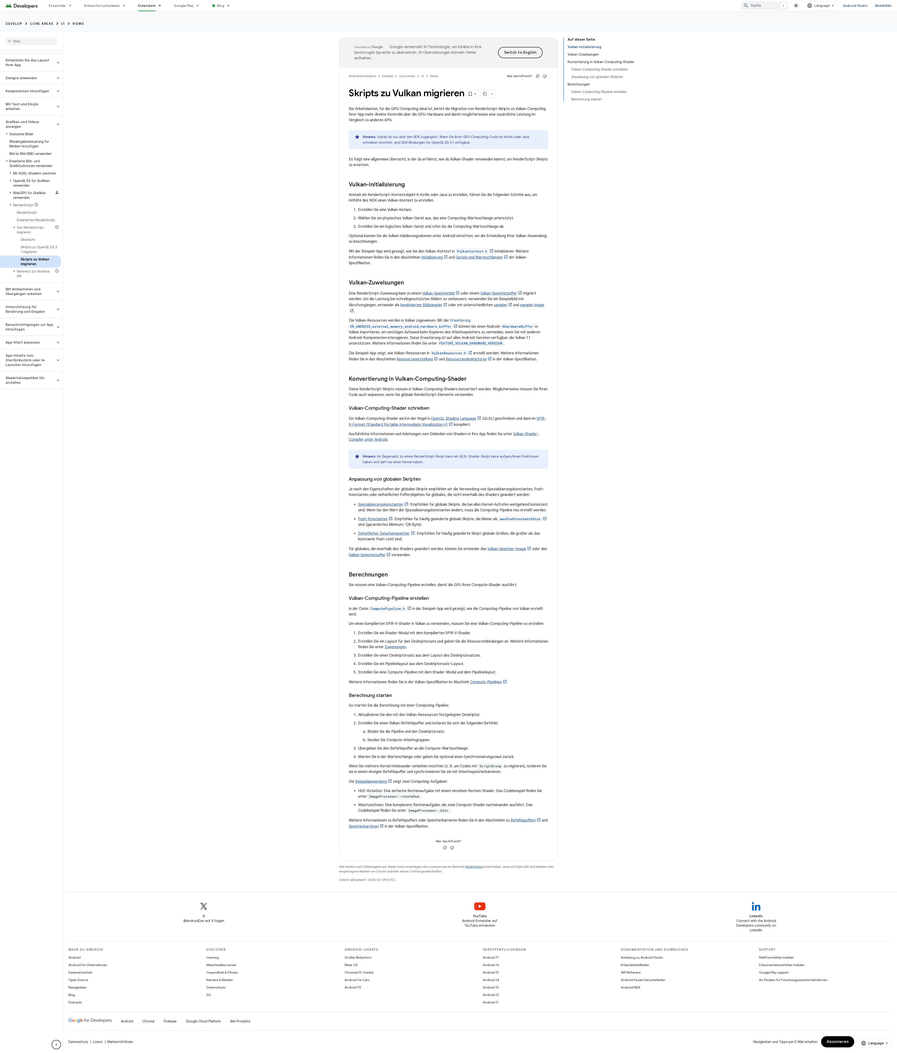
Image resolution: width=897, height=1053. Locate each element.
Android (74, 957)
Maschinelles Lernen (221, 965)
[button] (27, 63)
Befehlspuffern (523, 820)
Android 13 (491, 987)
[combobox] (764, 5)
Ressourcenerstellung (415, 359)
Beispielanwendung (371, 781)
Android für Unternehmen (87, 965)
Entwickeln (147, 6)
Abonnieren (838, 1041)
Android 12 (491, 995)
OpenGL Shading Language (453, 418)
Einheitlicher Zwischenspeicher (384, 533)
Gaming (212, 957)
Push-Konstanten (373, 519)
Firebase (170, 1021)
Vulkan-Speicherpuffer (498, 293)
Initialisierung (432, 257)
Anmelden (883, 6)
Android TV (353, 987)
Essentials (57, 6)
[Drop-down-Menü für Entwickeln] (162, 5)
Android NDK (630, 987)
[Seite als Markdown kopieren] (485, 94)
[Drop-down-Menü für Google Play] (199, 5)
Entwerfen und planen (102, 6)
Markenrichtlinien (120, 1042)
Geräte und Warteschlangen (479, 257)
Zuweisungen (395, 647)
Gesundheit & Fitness (222, 972)
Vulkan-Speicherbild (438, 293)
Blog (220, 6)
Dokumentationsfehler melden (781, 965)
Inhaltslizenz (474, 867)
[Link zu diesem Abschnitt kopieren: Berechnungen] (392, 575)
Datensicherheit (80, 972)
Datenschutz (216, 987)
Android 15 (491, 972)
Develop (14, 23)
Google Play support (774, 972)
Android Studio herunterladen (643, 980)
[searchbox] (31, 41)
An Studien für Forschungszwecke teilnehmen (793, 980)
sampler (500, 305)
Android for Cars (357, 980)
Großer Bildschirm (358, 957)
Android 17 (491, 957)
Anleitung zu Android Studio (642, 957)
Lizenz (98, 1042)
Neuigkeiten (77, 987)
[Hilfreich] (537, 76)
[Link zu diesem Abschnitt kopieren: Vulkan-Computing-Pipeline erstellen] (433, 598)
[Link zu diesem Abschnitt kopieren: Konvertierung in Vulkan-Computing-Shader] (471, 379)
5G (208, 995)
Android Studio (855, 6)
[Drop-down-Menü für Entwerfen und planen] (126, 5)
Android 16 (491, 965)
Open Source (78, 980)
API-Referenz (631, 972)
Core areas (41, 23)
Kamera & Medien (219, 980)
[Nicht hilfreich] (544, 76)
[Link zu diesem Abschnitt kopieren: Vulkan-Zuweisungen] (408, 283)
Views (78, 23)
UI (63, 23)
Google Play (183, 6)
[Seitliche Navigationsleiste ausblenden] (56, 1044)
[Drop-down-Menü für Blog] (230, 5)
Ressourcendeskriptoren (466, 359)
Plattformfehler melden (776, 957)
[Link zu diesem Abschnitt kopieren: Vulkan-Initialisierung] (409, 185)
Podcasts (75, 1002)
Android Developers (362, 76)
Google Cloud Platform (203, 1021)
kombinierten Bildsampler (421, 305)
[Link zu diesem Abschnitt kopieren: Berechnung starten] (396, 696)
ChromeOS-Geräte (359, 972)
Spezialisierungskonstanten (380, 504)
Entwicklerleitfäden (635, 965)
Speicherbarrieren (364, 826)
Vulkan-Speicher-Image (507, 549)
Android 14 (491, 980)
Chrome (148, 1021)
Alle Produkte (240, 1021)
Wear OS (351, 965)
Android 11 (490, 1002)
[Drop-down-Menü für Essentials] (72, 5)
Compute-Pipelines (486, 682)
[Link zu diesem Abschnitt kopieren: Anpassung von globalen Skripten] (425, 479)
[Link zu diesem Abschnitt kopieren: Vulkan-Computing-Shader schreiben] (434, 408)
